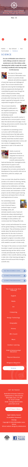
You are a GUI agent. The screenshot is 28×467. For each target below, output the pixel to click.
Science (15, 51)
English (13, 295)
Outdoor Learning (13, 345)
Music (13, 339)
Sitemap (14, 420)
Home (3, 48)
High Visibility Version (14, 415)
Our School (13, 48)
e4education (22, 426)
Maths (14, 301)
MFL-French (13, 334)
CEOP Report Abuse (14, 409)
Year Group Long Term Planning (13, 289)
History (13, 328)
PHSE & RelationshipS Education (13, 351)
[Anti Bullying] (7, 440)
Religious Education (13, 362)
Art (14, 306)
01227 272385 (15, 399)
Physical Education (13, 357)
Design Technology (13, 317)
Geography (13, 323)
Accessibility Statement (14, 417)
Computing (13, 312)
